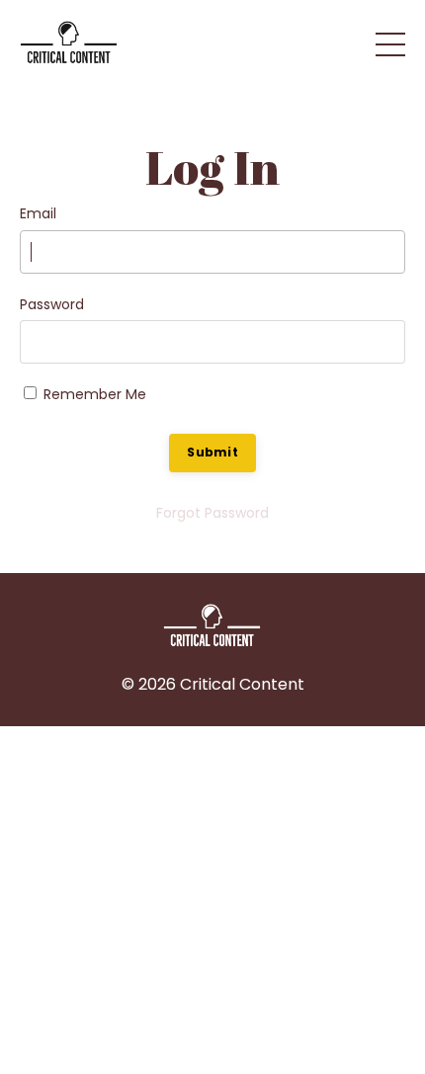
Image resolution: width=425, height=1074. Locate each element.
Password (52, 304)
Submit (212, 452)
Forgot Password (212, 513)
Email (38, 213)
